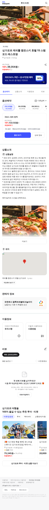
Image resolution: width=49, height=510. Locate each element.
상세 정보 (38, 135)
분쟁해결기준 (30, 482)
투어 (18, 416)
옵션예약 (6, 91)
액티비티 (27, 416)
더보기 (24, 241)
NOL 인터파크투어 (10, 355)
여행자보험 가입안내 (8, 482)
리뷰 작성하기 (25, 395)
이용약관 (5, 480)
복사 (30, 278)
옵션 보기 (17, 135)
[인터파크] (4, 3)
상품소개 (18, 91)
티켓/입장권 (8, 416)
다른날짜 (41, 101)
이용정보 (30, 91)
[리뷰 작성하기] (45, 349)
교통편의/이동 (40, 416)
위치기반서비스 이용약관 (18, 480)
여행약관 (20, 482)
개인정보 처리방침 (34, 480)
